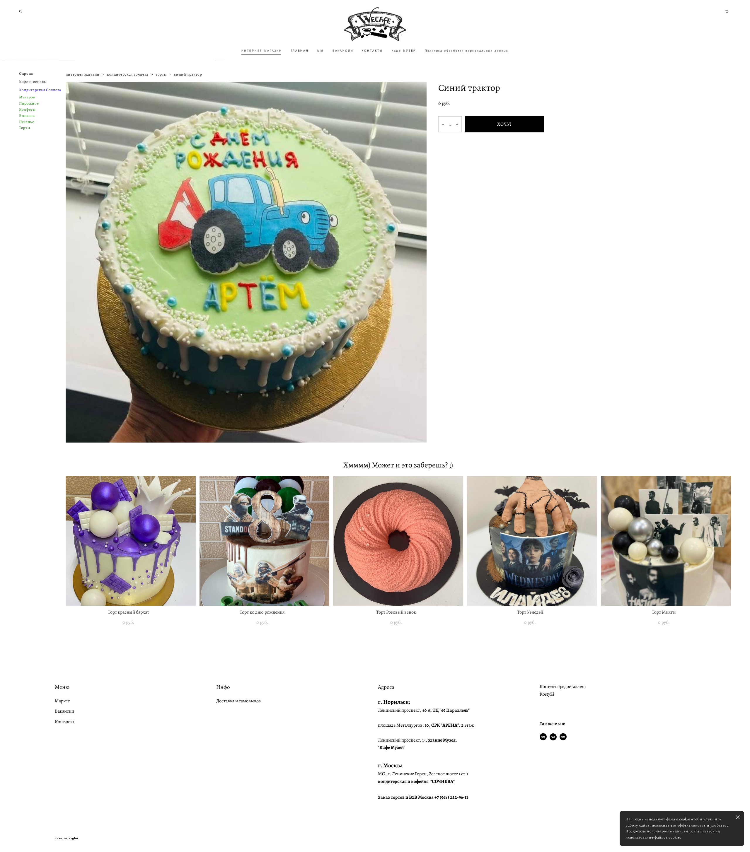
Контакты (64, 721)
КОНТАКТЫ (372, 50)
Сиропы (26, 73)
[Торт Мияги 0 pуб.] (666, 541)
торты (161, 74)
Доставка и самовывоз (238, 701)
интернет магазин (83, 74)
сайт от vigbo (66, 838)
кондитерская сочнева (127, 74)
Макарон (27, 97)
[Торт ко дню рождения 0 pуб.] (265, 541)
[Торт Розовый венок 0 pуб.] (398, 541)
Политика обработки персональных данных (467, 50)
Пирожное (29, 103)
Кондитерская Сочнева (40, 89)
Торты (24, 127)
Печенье (26, 121)
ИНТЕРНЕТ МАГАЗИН (261, 50)
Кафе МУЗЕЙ (404, 50)
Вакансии (64, 711)
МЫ (320, 50)
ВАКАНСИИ (343, 50)
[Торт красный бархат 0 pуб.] (131, 541)
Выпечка (27, 115)
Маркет (62, 701)
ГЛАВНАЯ (300, 50)
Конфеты (27, 109)
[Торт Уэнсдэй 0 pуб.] (532, 541)
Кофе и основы (33, 81)
